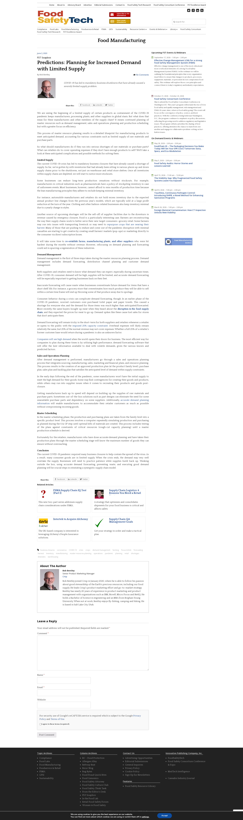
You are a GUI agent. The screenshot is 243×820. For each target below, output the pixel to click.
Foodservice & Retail (90, 29)
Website (41, 699)
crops (88, 550)
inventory (50, 553)
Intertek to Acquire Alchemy (70, 519)
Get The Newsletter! (120, 14)
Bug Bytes (87, 771)
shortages (135, 553)
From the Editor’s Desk (94, 791)
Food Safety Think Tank (94, 788)
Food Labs (54, 29)
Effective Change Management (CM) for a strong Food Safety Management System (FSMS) (178, 61)
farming (116, 550)
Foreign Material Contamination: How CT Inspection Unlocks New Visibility (180, 211)
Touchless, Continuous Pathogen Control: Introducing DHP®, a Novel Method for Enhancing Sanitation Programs (178, 195)
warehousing (53, 557)
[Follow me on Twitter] (189, 10)
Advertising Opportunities (138, 758)
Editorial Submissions (103, 5)
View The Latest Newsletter (120, 21)
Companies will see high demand (54, 339)
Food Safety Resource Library (140, 786)
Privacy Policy (132, 768)
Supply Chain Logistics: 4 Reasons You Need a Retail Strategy (125, 493)
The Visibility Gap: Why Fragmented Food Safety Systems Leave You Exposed (178, 179)
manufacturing (62, 553)
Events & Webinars (158, 29)
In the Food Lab (90, 798)
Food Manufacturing (70, 29)
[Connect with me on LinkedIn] (197, 10)
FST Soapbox (44, 57)
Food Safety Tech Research (139, 5)
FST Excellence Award (197, 5)
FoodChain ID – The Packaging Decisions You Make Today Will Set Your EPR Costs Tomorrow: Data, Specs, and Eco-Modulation (179, 148)
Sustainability (121, 29)
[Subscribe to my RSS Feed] (202, 10)
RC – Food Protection (93, 758)
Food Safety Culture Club (95, 785)
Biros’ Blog (87, 768)
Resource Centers (137, 29)
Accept (164, 815)
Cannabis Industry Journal (181, 778)
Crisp (65, 576)
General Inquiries (134, 765)
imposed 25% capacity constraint (90, 326)
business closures (47, 550)
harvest (41, 553)
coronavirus (62, 550)
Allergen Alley (89, 761)
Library (173, 29)
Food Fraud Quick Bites (94, 775)
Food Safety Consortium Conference (169, 5)
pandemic (109, 553)
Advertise (88, 5)
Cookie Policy (132, 771)
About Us (61, 5)
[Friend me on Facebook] (193, 10)
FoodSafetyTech (176, 758)
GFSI (111, 29)
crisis (81, 550)
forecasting (138, 550)
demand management (101, 550)
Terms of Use (57, 719)
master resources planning (80, 553)
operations (98, 553)
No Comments (142, 75)
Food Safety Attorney (93, 781)
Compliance (42, 29)
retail (127, 553)
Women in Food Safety (94, 805)
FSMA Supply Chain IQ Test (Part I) (69, 492)
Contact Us (120, 5)
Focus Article (126, 550)
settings (145, 817)
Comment (43, 633)
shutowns (41, 557)
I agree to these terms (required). (55, 724)
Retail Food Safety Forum (95, 802)
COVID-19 (73, 550)
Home (51, 5)
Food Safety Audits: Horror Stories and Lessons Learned (173, 164)
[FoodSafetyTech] (65, 20)
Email (40, 687)
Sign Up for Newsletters (137, 775)
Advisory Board (74, 5)
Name (41, 675)
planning (118, 553)
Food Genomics (90, 778)
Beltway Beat (88, 765)
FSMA (104, 29)
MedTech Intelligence (179, 771)
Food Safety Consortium (190, 29)
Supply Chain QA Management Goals (121, 520)
